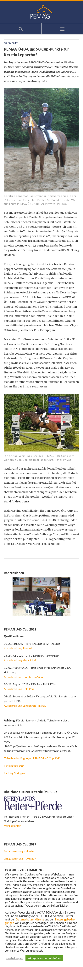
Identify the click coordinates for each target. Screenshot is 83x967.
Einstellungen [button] (14, 958)
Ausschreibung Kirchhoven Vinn (23, 677)
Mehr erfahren (12, 825)
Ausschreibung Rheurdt (18, 648)
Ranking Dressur (14, 765)
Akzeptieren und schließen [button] (44, 958)
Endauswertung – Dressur (20, 858)
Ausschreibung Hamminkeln (20, 660)
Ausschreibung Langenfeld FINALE (25, 705)
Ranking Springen (14, 773)
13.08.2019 (11, 43)
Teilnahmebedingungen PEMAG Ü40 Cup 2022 (32, 758)
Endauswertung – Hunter (19, 851)
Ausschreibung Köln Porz (19, 688)
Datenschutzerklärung (30, 919)
